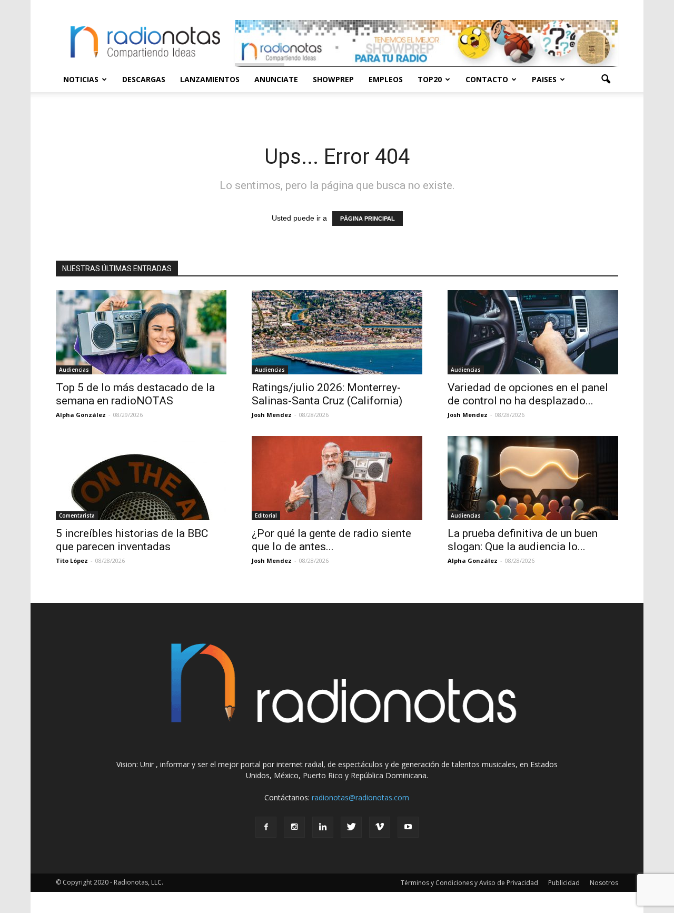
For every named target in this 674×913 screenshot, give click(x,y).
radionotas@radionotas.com (360, 797)
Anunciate (276, 79)
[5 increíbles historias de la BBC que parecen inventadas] (141, 478)
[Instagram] (294, 827)
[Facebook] (265, 827)
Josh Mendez (272, 415)
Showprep (333, 79)
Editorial (266, 515)
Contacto (486, 79)
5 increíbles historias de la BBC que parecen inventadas (132, 540)
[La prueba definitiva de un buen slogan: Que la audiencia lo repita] (533, 478)
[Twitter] (351, 827)
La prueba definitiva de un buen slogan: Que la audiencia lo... (523, 540)
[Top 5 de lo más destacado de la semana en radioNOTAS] (141, 332)
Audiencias (74, 369)
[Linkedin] (322, 827)
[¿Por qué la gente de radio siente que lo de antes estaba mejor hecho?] (337, 478)
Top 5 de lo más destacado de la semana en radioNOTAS (135, 394)
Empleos (386, 79)
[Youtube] (408, 827)
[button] (605, 79)
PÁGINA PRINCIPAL (367, 218)
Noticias (80, 79)
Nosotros (604, 882)
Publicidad (564, 882)
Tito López (72, 560)
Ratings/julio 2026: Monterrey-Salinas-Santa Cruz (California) (327, 394)
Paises (544, 79)
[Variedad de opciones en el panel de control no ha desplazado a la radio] (533, 332)
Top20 (430, 79)
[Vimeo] (379, 827)
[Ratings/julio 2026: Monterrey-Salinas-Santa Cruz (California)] (337, 332)
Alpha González (81, 415)
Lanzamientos (210, 79)
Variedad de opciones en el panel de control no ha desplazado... (528, 394)
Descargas (143, 79)
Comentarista (77, 515)
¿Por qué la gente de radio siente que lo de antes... (331, 540)
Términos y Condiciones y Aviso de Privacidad (469, 882)
